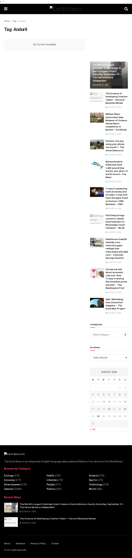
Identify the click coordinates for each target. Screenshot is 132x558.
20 (109, 409)
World (92, 489)
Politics (51, 489)
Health (50, 475)
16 (125, 401)
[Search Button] (126, 9)
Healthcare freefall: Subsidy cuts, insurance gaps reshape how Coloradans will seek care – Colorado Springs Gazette (117, 248)
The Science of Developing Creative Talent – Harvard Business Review (58, 518)
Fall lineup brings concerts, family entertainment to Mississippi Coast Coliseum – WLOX (115, 221)
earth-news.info (19, 550)
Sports (93, 480)
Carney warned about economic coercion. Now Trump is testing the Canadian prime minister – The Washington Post (116, 278)
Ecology (8, 475)
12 (103, 401)
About (7, 543)
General (8, 489)
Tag (14, 21)
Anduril (22, 21)
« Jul (92, 429)
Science (93, 475)
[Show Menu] (5, 9)
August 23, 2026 (101, 85)
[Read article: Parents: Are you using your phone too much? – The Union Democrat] (97, 144)
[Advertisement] (111, 36)
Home (7, 21)
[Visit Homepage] (66, 9)
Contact (55, 543)
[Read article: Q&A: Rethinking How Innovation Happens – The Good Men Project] (97, 303)
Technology (95, 484)
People (50, 484)
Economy (9, 480)
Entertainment (12, 484)
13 (109, 401)
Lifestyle (52, 480)
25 (98, 416)
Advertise (20, 543)
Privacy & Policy (38, 543)
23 (125, 409)
